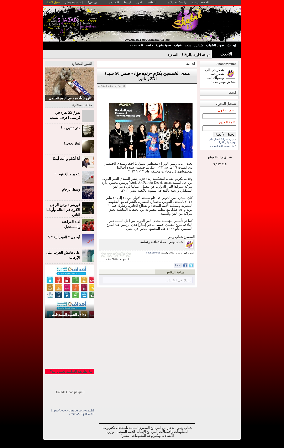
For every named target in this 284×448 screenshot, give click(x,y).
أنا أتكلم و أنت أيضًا (66, 159)
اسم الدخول (227, 110)
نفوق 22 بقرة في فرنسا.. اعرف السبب (65, 115)
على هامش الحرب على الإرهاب (63, 255)
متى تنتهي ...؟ (70, 128)
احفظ (177, 265)
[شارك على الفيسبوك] (185, 265)
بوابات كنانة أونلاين (177, 2)
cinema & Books (141, 45)
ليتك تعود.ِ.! (72, 143)
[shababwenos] (189, 247)
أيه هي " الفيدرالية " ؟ (64, 237)
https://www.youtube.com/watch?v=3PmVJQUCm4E (72, 412)
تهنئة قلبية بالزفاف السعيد (188, 55)
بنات (188, 45)
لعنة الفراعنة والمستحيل (71, 224)
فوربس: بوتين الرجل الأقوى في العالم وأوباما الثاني (63, 210)
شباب (178, 45)
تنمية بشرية (163, 45)
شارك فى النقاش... (178, 280)
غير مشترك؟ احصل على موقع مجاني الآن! (222, 141)
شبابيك (198, 45)
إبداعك (231, 45)
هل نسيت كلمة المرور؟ (222, 145)
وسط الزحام (71, 189)
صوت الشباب (215, 45)
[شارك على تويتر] (191, 265)
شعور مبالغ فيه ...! (67, 174)
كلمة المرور (227, 122)
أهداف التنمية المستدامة (70, 315)
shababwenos (153, 252)
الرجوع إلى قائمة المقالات (111, 85)
